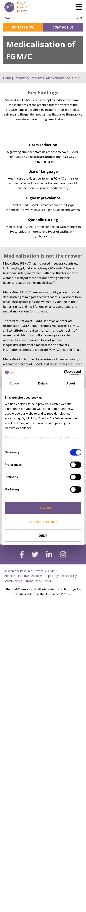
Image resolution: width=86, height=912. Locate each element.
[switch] (75, 464)
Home (7, 78)
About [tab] (70, 383)
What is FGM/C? (46, 571)
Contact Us (63, 27)
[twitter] (35, 554)
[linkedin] (49, 554)
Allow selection (43, 522)
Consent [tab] (15, 383)
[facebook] (21, 554)
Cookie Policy (13, 580)
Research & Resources (29, 78)
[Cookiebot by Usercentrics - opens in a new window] (63, 372)
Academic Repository (45, 576)
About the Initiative (16, 576)
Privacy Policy (33, 580)
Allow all (43, 508)
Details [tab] (43, 383)
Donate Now (23, 27)
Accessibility (69, 576)
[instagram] (63, 554)
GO (79, 18)
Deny (43, 535)
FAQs (48, 580)
